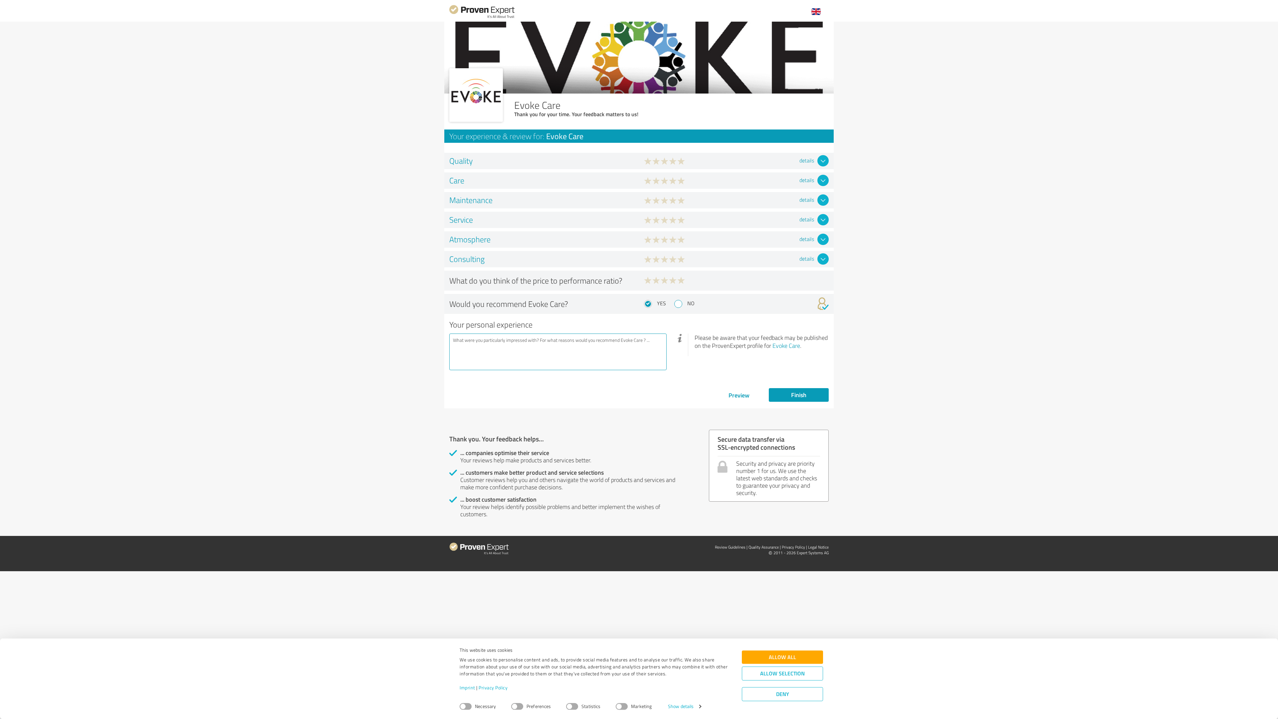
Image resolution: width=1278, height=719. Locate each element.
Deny (782, 694)
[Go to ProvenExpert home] (482, 17)
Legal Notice (818, 547)
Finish (798, 394)
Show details (681, 706)
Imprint (467, 688)
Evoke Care (786, 346)
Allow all (782, 657)
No (691, 303)
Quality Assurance (763, 547)
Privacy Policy (493, 688)
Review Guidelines (730, 547)
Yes (661, 303)
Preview (739, 395)
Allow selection (782, 673)
